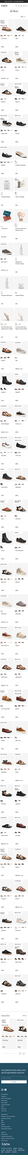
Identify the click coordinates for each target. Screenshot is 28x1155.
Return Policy (4, 1100)
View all (25, 1015)
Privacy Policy (4, 1134)
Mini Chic (18, 740)
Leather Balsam (19, 295)
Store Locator (4, 1102)
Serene (3, 360)
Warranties (3, 1108)
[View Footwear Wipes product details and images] (7, 184)
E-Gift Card (4, 228)
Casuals (3, 1150)
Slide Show (4, 677)
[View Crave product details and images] (7, 538)
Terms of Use (4, 1140)
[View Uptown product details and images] (7, 380)
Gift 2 (16, 38)
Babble (3, 165)
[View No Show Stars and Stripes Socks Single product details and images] (7, 314)
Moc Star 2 (4, 262)
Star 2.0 (3, 962)
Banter (17, 709)
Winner (17, 582)
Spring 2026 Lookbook (6, 1128)
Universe (17, 519)
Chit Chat (18, 455)
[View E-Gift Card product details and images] (7, 216)
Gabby (3, 740)
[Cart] (24, 6)
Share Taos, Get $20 (6, 1118)
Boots (15, 1150)
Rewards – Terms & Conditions (8, 1116)
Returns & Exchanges (6, 1098)
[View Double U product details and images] (7, 981)
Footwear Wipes (5, 197)
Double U (3, 994)
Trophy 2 (3, 899)
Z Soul (17, 70)
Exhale (17, 133)
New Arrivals (9, 1150)
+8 (11, 35)
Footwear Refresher (6, 295)
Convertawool (19, 550)
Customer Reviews (5, 1104)
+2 (25, 98)
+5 (11, 927)
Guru (2, 519)
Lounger (17, 835)
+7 (11, 642)
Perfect (3, 102)
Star (16, 360)
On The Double (5, 709)
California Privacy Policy (6, 1136)
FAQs (2, 1106)
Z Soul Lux (18, 424)
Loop (2, 70)
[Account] (21, 6)
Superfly (17, 804)
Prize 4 (17, 899)
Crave (3, 550)
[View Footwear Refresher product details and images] (7, 283)
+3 (11, 130)
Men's (2, 1122)
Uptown (3, 392)
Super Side (4, 133)
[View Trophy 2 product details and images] (7, 886)
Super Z (17, 102)
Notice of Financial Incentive (7, 1138)
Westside (18, 487)
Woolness (18, 614)
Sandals (15, 1148)
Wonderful (18, 677)
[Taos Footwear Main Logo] (4, 5)
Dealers (3, 1124)
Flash (17, 772)
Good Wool (4, 487)
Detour (17, 645)
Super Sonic (4, 835)
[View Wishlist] (19, 6)
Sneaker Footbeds (20, 165)
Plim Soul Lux (5, 645)
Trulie (2, 867)
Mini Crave (18, 962)
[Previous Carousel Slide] (20, 1053)
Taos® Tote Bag (19, 197)
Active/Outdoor (21, 1150)
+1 (25, 420)
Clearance (14, 1151)
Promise (3, 804)
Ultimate (3, 930)
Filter (22, 16)
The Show (4, 38)
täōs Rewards (4, 1114)
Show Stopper (5, 424)
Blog (2, 1120)
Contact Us (3, 1096)
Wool (2, 1151)
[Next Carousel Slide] (23, 1053)
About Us (3, 1132)
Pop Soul (3, 455)
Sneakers (20, 1148)
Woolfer (17, 392)
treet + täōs (4, 1110)
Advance (17, 994)
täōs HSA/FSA (4, 1094)
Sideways (4, 772)
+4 (11, 579)
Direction (18, 930)
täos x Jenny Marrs (5, 1126)
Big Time (3, 582)
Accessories (8, 1151)
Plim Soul (3, 614)
